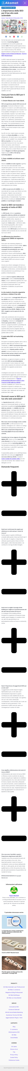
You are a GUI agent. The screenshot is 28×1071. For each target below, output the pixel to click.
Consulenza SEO (14, 1007)
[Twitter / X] (10, 37)
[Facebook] (6, 37)
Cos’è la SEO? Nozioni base (10, 952)
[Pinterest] (14, 37)
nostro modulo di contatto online (10, 458)
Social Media (14, 1037)
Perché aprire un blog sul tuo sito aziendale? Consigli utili (12, 972)
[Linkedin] (18, 37)
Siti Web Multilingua (14, 995)
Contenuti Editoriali (14, 1009)
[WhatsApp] (22, 37)
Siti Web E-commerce (14, 989)
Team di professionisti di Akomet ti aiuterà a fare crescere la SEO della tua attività (12, 380)
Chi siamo (14, 1046)
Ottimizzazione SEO (8, 8)
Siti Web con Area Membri (14, 998)
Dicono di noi (14, 1049)
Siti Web (14, 1035)
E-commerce (14, 1029)
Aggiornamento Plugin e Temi (14, 1017)
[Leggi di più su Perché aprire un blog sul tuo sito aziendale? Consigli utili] (14, 963)
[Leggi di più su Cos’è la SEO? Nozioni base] (14, 943)
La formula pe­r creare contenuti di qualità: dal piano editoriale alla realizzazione (12, 932)
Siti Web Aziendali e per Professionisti (14, 987)
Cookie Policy (14, 1057)
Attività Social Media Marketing (14, 1012)
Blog (14, 1026)
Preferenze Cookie (14, 1060)
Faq (14, 1052)
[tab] (14, 507)
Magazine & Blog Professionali (14, 992)
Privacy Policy (14, 1054)
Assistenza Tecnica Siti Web (14, 1015)
